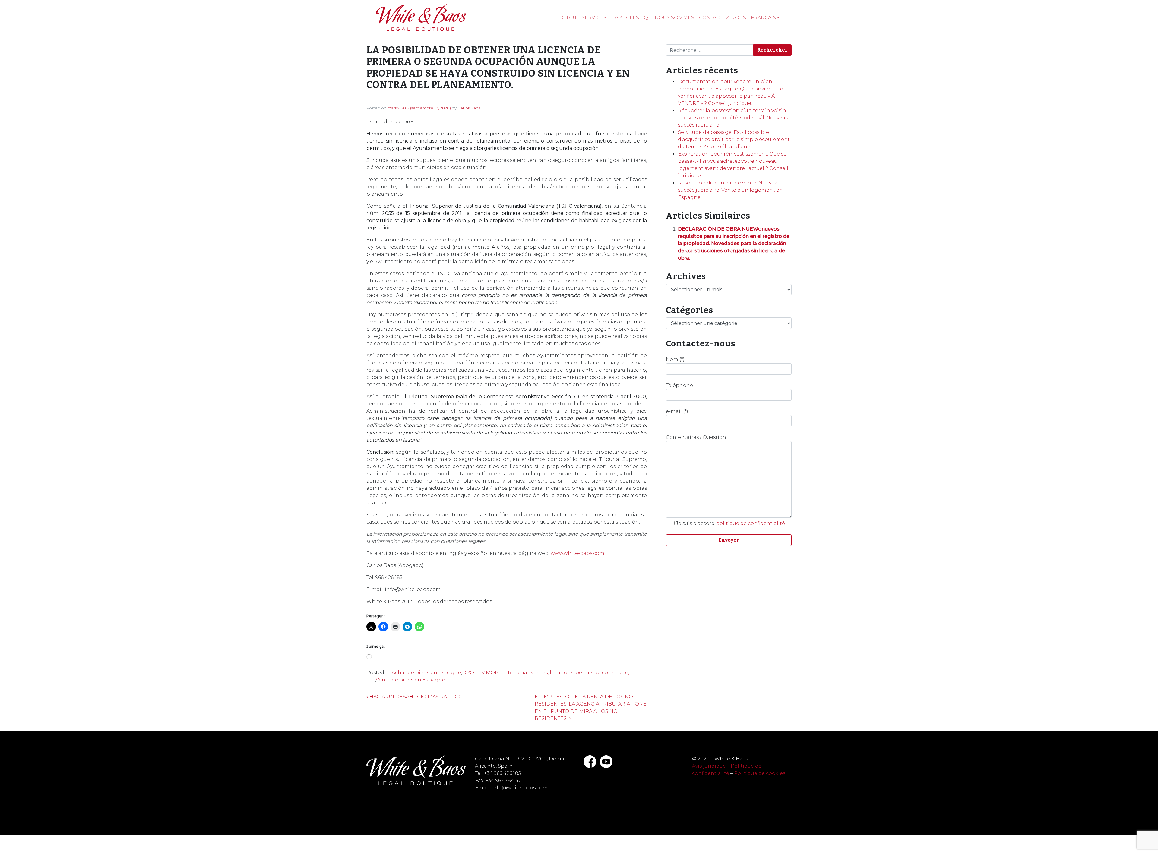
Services (594, 17)
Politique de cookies (759, 773)
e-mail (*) (677, 411)
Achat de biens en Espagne (426, 672)
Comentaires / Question (696, 437)
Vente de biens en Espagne (410, 680)
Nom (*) (675, 359)
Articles (627, 17)
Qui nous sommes (669, 17)
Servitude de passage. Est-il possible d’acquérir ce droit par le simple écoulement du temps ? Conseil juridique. (734, 139)
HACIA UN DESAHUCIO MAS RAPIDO (414, 697)
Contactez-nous (722, 17)
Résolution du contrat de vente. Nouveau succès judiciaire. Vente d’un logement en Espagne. (730, 190)
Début (568, 17)
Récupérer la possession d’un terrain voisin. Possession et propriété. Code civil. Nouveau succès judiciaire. (733, 118)
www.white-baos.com (577, 553)
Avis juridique (709, 766)
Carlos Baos (468, 107)
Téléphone (679, 385)
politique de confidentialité (750, 523)
